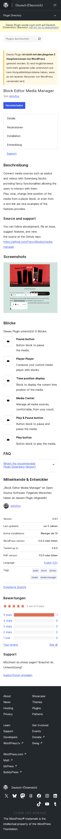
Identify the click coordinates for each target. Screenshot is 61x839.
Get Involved (40, 725)
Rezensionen (15, 127)
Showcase (38, 696)
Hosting (8, 708)
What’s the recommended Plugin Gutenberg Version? (19, 465)
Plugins (36, 708)
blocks (52, 570)
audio (35, 570)
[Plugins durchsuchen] (39, 38)
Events (36, 731)
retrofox (14, 96)
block (44, 570)
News (7, 702)
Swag (37, 743)
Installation (14, 136)
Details (11, 118)
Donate (38, 737)
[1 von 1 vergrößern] (53, 266)
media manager (48, 577)
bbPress (10, 766)
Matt (8, 760)
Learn (6, 725)
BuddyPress (12, 772)
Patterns (37, 714)
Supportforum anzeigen (17, 675)
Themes (37, 702)
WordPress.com (14, 754)
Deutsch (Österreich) (24, 787)
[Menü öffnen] (55, 5)
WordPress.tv (13, 743)
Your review (10, 644)
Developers (10, 737)
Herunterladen (14, 105)
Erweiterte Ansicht (14, 587)
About (7, 696)
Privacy (8, 714)
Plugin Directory (12, 15)
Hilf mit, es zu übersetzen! (44, 27)
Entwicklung (14, 144)
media (35, 577)
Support (12, 153)
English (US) (51, 562)
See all (53, 644)
